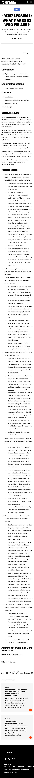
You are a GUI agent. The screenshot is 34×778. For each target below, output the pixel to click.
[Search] (27, 2)
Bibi (20, 352)
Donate (10, 752)
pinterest (32, 673)
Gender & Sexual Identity (13, 58)
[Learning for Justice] (10, 2)
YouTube (13, 759)
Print (24, 53)
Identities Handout (11, 103)
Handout (11, 390)
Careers (21, 766)
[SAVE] (30, 710)
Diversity (23, 64)
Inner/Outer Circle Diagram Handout (17, 100)
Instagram (13, 673)
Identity (17, 64)
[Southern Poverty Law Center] (3, 2)
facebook (10, 673)
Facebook (5, 759)
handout (28, 292)
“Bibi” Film (9, 97)
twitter (16, 673)
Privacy (12, 766)
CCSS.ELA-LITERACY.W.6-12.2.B (11, 655)
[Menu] (31, 2)
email (7, 673)
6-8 (21, 38)
